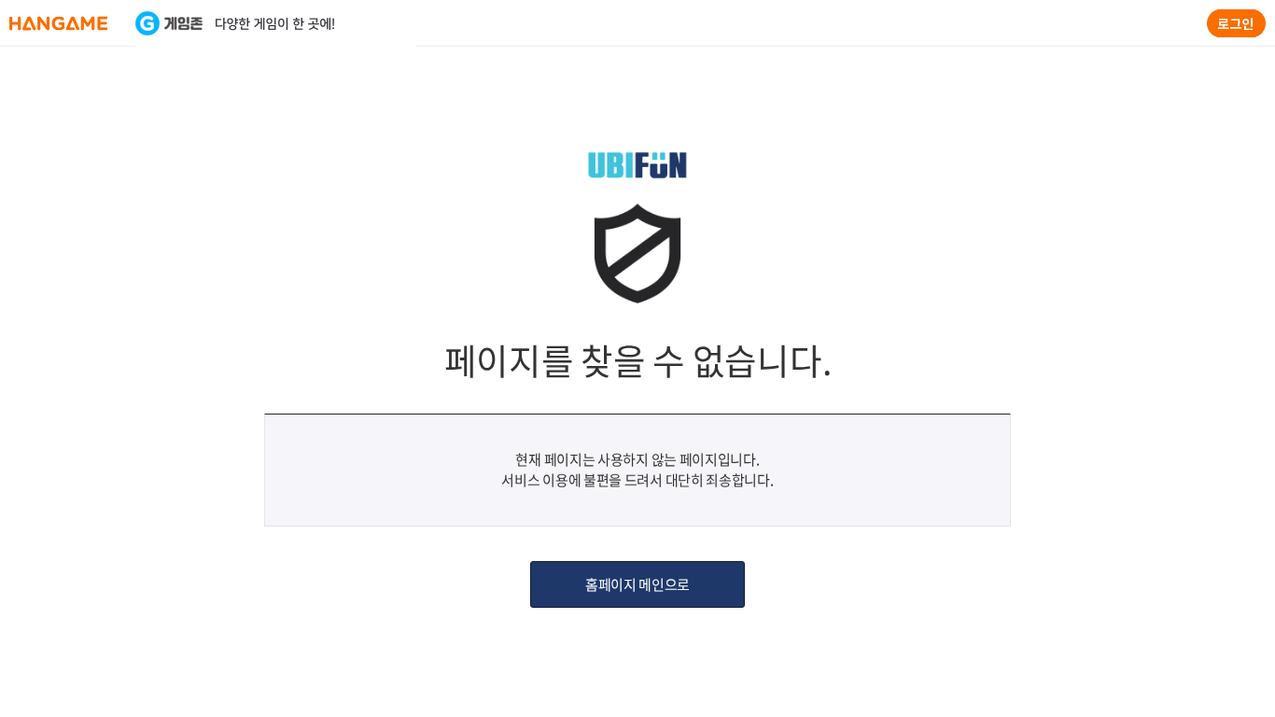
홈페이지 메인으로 (637, 584)
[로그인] (1236, 23)
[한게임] (58, 23)
